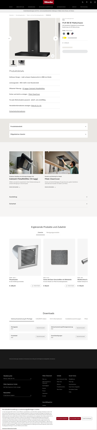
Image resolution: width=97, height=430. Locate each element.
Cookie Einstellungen (87, 418)
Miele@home (72, 379)
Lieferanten (44, 393)
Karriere (44, 388)
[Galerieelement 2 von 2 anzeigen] (21, 63)
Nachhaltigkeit (45, 385)
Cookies (15, 428)
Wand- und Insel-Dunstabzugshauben (35, 15)
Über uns (44, 379)
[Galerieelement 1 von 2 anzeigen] (13, 63)
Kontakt (44, 396)
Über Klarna (59, 389)
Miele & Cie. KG (36, 105)
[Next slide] (55, 38)
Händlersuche (7, 376)
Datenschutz (10, 428)
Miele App (71, 381)
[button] (63, 33)
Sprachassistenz (72, 384)
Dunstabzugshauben (20, 15)
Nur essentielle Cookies (75, 418)
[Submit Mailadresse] (30, 395)
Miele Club (59, 381)
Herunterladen (40, 336)
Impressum (4, 428)
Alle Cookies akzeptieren (62, 418)
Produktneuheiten (61, 386)
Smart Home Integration (74, 386)
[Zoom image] (52, 56)
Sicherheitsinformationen (17, 111)
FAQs (70, 392)
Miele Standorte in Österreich (46, 382)
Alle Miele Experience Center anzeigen (12, 387)
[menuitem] (11, 6)
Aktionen (59, 384)
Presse (44, 390)
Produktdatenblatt (72, 37)
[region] (34, 38)
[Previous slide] (9, 38)
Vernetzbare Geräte (73, 389)
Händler (44, 405)
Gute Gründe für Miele (62, 379)
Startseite (11, 15)
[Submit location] (30, 378)
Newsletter (7, 392)
